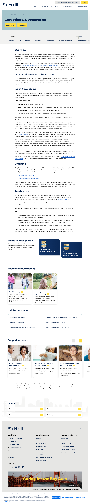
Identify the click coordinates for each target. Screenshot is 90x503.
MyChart (58, 2)
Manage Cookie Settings (67, 497)
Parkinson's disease (22, 134)
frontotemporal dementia (29, 65)
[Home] (11, 4)
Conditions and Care (12, 14)
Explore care (22, 25)
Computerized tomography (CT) (27, 175)
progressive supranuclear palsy (49, 65)
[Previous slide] (77, 37)
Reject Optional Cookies (80, 497)
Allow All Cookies (56, 497)
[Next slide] (80, 37)
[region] (45, 497)
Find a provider (10, 25)
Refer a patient (75, 2)
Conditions (21, 14)
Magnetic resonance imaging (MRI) (28, 178)
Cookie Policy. (7, 501)
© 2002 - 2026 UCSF (73, 485)
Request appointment (66, 2)
